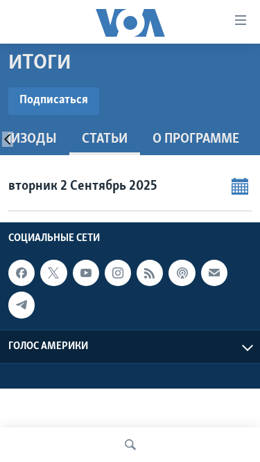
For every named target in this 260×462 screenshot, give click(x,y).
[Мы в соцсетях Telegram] (21, 305)
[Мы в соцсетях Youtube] (86, 273)
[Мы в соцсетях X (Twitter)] (53, 273)
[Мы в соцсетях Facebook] (21, 273)
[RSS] (150, 273)
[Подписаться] (214, 273)
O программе (196, 139)
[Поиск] (130, 444)
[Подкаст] (181, 273)
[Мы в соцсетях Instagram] (118, 273)
